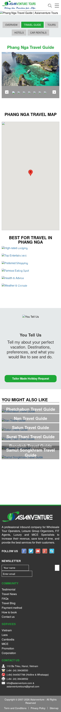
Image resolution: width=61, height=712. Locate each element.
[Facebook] (24, 552)
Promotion (8, 648)
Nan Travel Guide (30, 418)
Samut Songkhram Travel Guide (30, 452)
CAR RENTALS (38, 32)
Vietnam (7, 630)
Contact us (8, 617)
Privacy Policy (38, 708)
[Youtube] (38, 552)
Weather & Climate (30, 284)
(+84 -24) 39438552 (17, 678)
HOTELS (19, 32)
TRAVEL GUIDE (32, 24)
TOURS (51, 24)
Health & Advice (30, 276)
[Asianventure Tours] (19, 5)
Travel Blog (8, 603)
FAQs (5, 598)
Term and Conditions (15, 708)
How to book (9, 612)
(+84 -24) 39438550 (17, 670)
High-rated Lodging (31, 246)
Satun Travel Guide (30, 427)
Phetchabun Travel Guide (30, 409)
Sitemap (54, 708)
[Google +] (45, 552)
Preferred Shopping (30, 261)
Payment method (12, 608)
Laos (5, 635)
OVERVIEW (11, 24)
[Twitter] (31, 552)
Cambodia (8, 639)
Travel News (9, 594)
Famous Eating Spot (30, 269)
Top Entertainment (30, 254)
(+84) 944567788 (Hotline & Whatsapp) (28, 674)
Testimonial (8, 589)
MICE (5, 644)
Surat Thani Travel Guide (30, 436)
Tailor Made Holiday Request (30, 378)
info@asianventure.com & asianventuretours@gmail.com (23, 684)
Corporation (9, 653)
